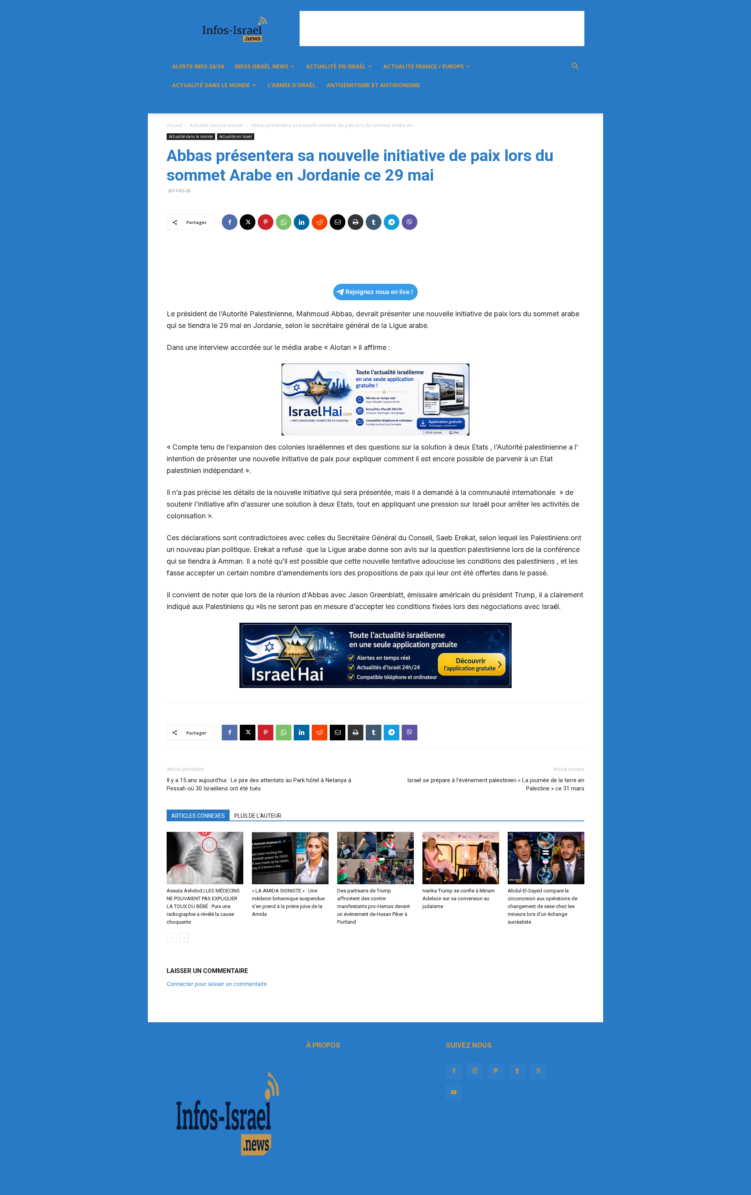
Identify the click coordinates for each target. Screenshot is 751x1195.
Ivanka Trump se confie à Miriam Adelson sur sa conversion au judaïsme (458, 898)
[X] (544, 104)
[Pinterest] (265, 222)
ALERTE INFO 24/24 (198, 66)
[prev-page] (171, 937)
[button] (575, 67)
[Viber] (409, 222)
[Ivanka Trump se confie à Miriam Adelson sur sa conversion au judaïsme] (460, 858)
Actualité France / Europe (423, 66)
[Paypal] (518, 104)
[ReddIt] (319, 222)
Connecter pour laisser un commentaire (217, 983)
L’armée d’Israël (292, 85)
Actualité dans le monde (211, 85)
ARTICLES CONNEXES (198, 816)
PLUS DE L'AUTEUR (257, 816)
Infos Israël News (261, 66)
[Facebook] (491, 104)
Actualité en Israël (336, 66)
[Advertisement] (442, 28)
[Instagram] (504, 104)
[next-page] (184, 937)
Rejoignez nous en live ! (379, 292)
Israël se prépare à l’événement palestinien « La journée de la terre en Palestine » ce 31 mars (495, 784)
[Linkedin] (301, 222)
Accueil (174, 125)
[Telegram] (391, 222)
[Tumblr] (531, 104)
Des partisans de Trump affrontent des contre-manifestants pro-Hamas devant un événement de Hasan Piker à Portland (373, 906)
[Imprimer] (355, 222)
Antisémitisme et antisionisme (373, 85)
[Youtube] (558, 104)
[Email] (337, 222)
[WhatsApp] (283, 222)
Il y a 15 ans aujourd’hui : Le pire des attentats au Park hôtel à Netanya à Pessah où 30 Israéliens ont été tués (259, 784)
